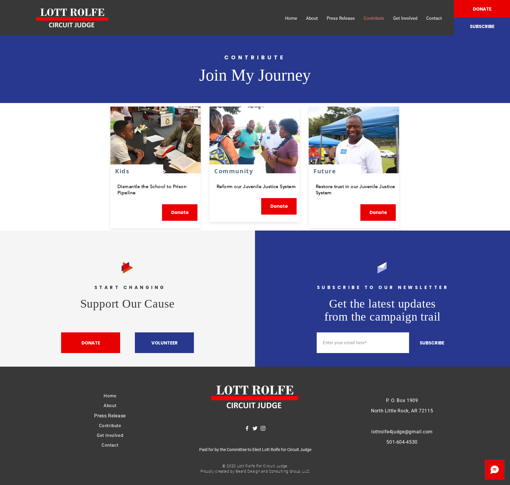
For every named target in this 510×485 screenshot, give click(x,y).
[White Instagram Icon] (263, 428)
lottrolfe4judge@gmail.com (402, 432)
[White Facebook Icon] (247, 428)
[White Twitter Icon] (255, 428)
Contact (110, 445)
